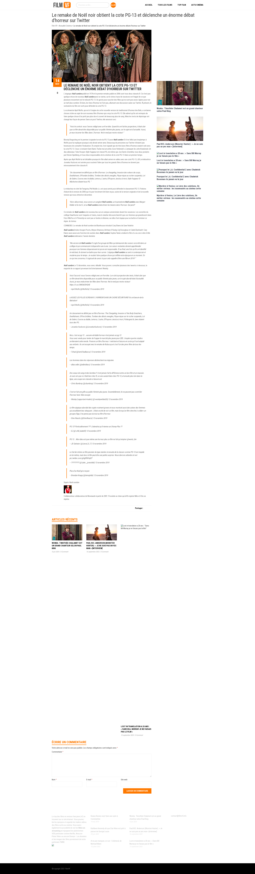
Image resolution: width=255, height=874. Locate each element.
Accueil (148, 5)
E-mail (89, 780)
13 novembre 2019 (97, 289)
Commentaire (57, 752)
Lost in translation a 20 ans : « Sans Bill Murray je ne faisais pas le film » (136, 729)
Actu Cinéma (197, 5)
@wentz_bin (131, 439)
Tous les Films (165, 5)
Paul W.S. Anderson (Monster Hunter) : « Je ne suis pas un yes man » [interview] (101, 546)
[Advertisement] (180, 55)
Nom (54, 780)
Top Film (182, 5)
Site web (124, 780)
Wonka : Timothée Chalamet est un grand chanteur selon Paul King (67, 546)
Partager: (139, 508)
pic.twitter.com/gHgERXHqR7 (80, 458)
